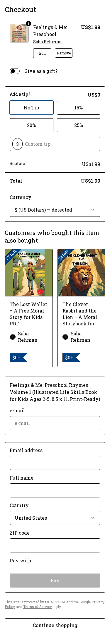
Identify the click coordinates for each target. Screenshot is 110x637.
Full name (21, 478)
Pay (55, 580)
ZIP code (20, 533)
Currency (20, 197)
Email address (26, 450)
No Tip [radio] (31, 107)
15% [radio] (79, 107)
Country (19, 505)
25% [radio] (78, 125)
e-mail (17, 410)
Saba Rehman (47, 41)
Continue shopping (55, 625)
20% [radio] (31, 125)
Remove (64, 53)
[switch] (15, 71)
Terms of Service (37, 606)
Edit (42, 53)
